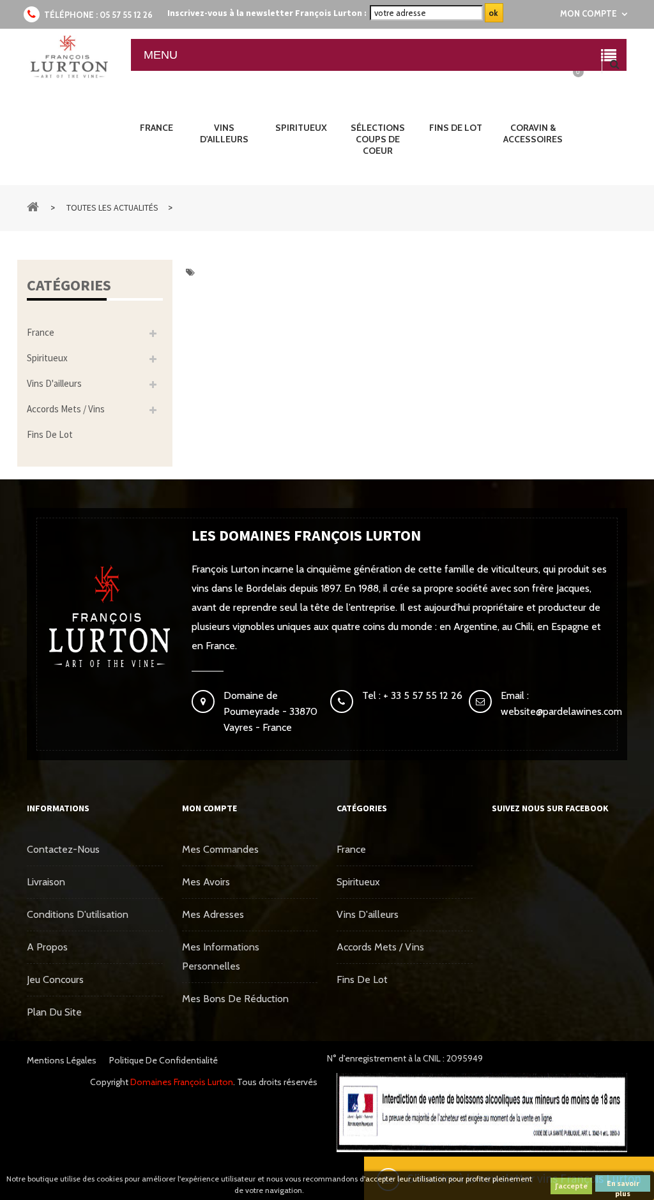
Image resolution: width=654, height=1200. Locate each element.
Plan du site (54, 1012)
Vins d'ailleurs (54, 383)
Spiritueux (47, 358)
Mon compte (209, 808)
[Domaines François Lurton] (69, 57)
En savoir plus (623, 1185)
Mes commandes (220, 849)
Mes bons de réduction (235, 999)
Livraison (46, 882)
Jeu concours (55, 979)
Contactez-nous (63, 849)
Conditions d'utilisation (77, 914)
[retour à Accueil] (33, 206)
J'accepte (571, 1185)
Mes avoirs (206, 882)
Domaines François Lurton (181, 1082)
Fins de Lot (50, 434)
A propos (47, 947)
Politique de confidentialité (163, 1060)
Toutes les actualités (112, 207)
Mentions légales (61, 1060)
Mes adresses (213, 914)
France (40, 332)
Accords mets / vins (66, 409)
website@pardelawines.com (561, 711)
